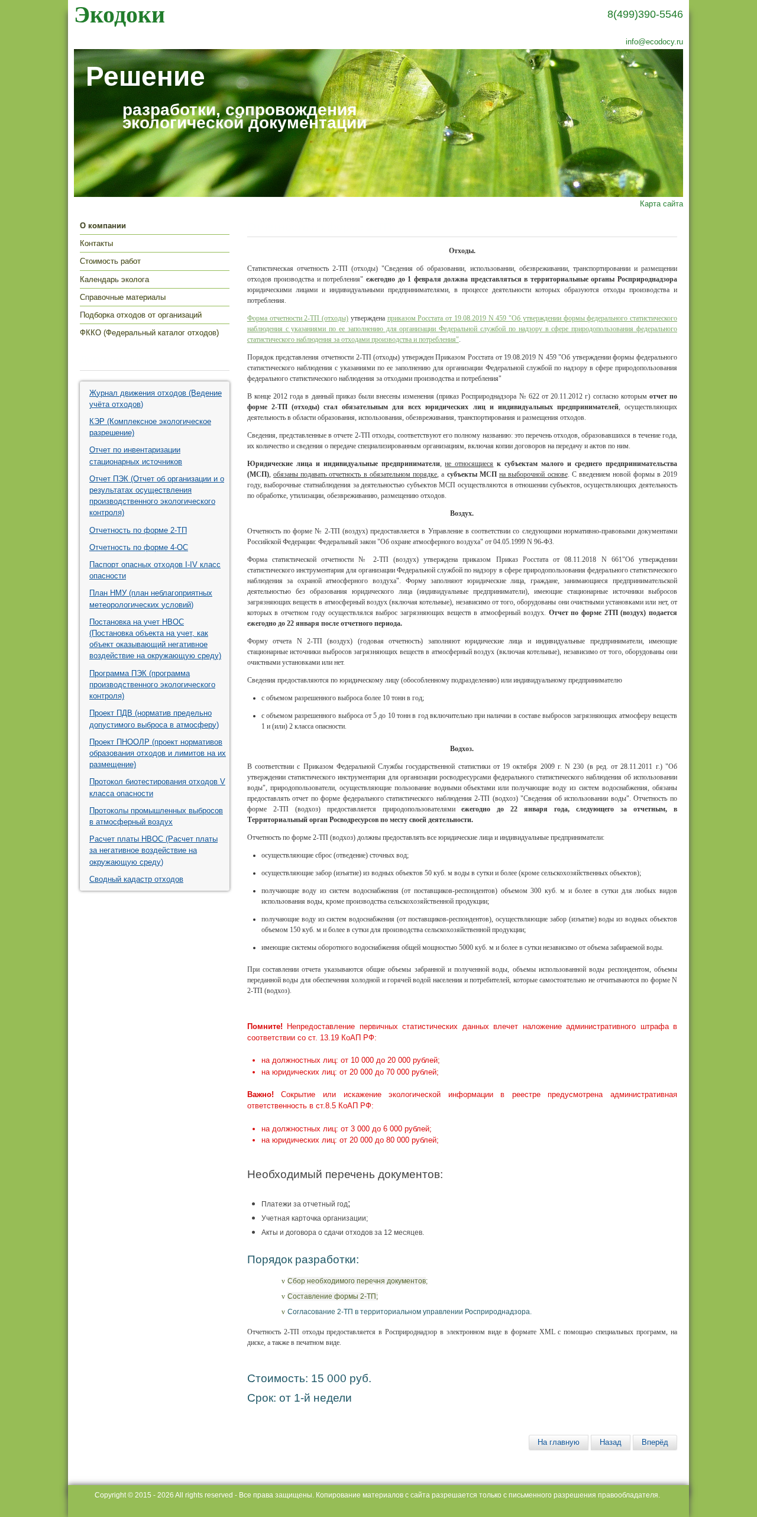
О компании (103, 225)
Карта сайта (661, 203)
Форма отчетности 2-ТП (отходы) (297, 318)
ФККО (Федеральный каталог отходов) (149, 332)
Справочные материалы (123, 297)
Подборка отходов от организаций (141, 314)
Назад (611, 1442)
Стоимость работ (110, 261)
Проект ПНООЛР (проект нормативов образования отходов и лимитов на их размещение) (157, 753)
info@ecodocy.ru (654, 41)
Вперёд (655, 1442)
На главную (559, 1442)
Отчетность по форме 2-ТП (138, 530)
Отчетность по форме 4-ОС (138, 547)
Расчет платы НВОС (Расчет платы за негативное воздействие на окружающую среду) (153, 850)
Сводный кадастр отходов (136, 879)
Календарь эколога (114, 279)
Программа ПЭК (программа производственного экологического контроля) (152, 684)
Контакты (96, 243)
